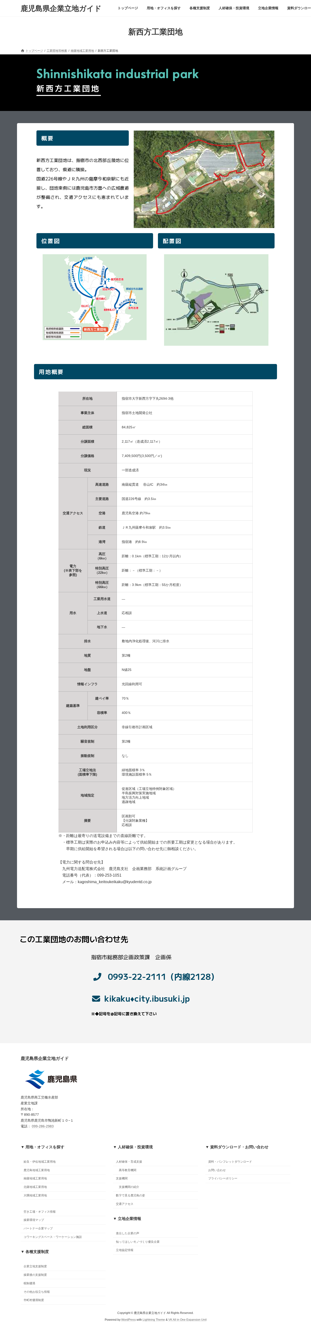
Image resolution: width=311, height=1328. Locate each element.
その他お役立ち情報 (37, 1291)
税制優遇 (29, 1283)
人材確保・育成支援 (129, 1161)
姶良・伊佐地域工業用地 (40, 1161)
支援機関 (122, 1178)
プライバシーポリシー (222, 1178)
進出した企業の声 (127, 1233)
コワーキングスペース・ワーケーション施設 (53, 1237)
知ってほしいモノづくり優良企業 (138, 1241)
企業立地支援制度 (35, 1266)
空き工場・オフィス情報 (40, 1211)
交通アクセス (124, 1203)
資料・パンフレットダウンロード (230, 1161)
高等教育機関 (127, 1170)
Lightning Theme (154, 1319)
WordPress (128, 1319)
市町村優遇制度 (34, 1300)
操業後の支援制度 (35, 1275)
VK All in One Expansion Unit (187, 1319)
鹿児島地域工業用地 (37, 1170)
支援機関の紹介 (129, 1187)
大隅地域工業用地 (35, 1195)
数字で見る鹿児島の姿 (130, 1195)
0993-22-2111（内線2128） (163, 976)
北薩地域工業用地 (35, 1187)
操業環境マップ (34, 1220)
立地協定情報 (124, 1250)
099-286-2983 (43, 1126)
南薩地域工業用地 (35, 1178)
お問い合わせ (217, 1170)
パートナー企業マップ (38, 1228)
